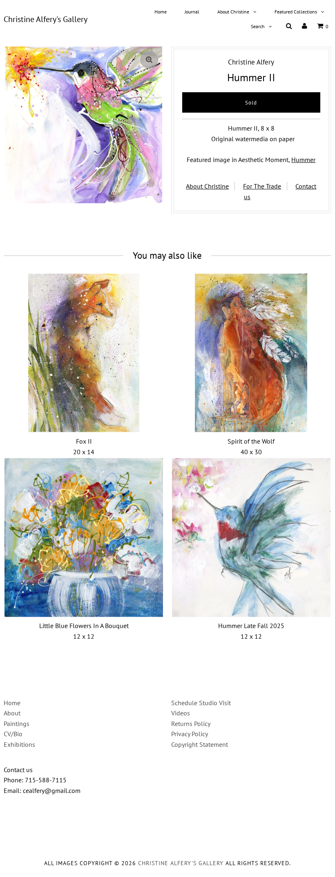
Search (258, 26)
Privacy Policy (189, 734)
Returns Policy (190, 723)
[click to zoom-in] (149, 60)
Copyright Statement (199, 744)
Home (160, 12)
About (12, 713)
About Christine (233, 12)
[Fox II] (84, 353)
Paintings (16, 723)
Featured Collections (296, 12)
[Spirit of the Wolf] (251, 353)
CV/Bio (13, 734)
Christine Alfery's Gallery (45, 19)
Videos (180, 713)
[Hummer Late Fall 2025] (251, 537)
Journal (192, 12)
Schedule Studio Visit (201, 703)
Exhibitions (19, 744)
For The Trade (262, 186)
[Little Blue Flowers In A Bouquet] (84, 537)
